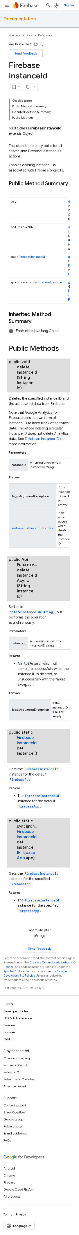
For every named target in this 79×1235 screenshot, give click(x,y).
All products (12, 1196)
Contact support (15, 1105)
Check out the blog (17, 1058)
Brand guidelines (15, 1133)
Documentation (20, 19)
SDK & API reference (18, 1018)
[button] (34, 331)
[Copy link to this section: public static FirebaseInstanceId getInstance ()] (21, 758)
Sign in (69, 5)
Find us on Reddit (15, 1065)
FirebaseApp (20, 779)
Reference (45, 35)
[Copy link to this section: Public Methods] (63, 349)
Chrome (9, 1175)
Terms (8, 1214)
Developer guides (16, 1011)
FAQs (7, 1140)
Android (9, 1168)
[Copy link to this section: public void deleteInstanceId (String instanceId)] (27, 388)
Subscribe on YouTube (19, 1079)
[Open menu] (7, 5)
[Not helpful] (42, 44)
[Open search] (48, 5)
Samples (9, 1025)
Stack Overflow (14, 1112)
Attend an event (15, 1086)
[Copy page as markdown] (28, 87)
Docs (29, 35)
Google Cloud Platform (19, 1189)
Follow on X (11, 1072)
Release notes (13, 1126)
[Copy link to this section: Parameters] (30, 452)
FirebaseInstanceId (32, 257)
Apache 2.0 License (16, 971)
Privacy (21, 1214)
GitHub (8, 1039)
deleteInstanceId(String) (32, 612)
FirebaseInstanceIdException (32, 528)
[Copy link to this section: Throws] (24, 477)
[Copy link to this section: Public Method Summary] (13, 191)
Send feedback (25, 53)
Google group (13, 1119)
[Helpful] (35, 44)
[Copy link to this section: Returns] (24, 655)
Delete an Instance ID (42, 439)
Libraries (9, 1032)
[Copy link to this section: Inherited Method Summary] (36, 321)
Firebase (14, 35)
